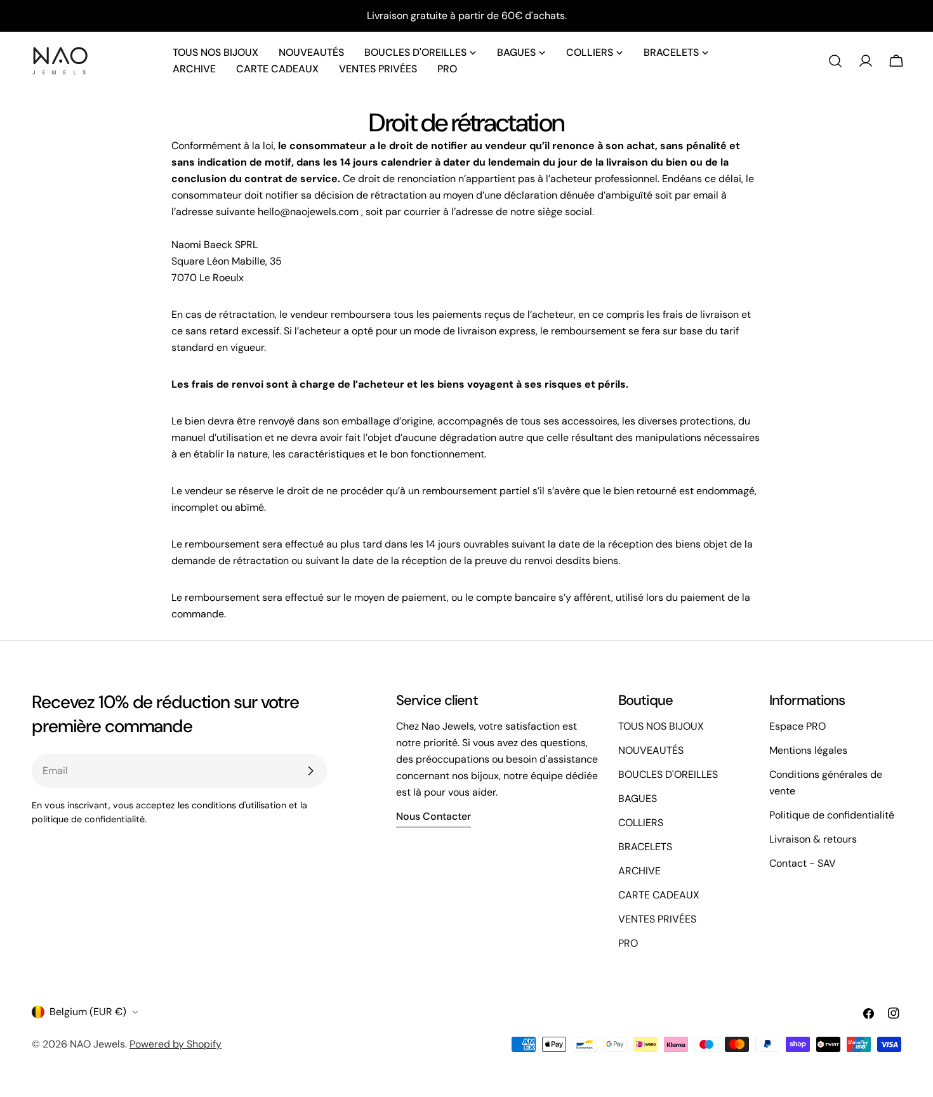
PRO (628, 943)
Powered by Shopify (175, 1044)
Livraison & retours (813, 839)
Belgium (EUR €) (88, 1011)
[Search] (835, 61)
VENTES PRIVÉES (657, 919)
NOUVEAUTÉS (651, 750)
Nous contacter (433, 816)
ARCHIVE (639, 870)
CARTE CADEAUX (658, 895)
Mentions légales (808, 750)
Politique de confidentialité (831, 815)
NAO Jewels (97, 1044)
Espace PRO (797, 726)
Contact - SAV (802, 863)
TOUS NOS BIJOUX (661, 726)
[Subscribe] (310, 771)
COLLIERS (640, 822)
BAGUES (637, 798)
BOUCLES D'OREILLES (668, 774)
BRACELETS (645, 846)
